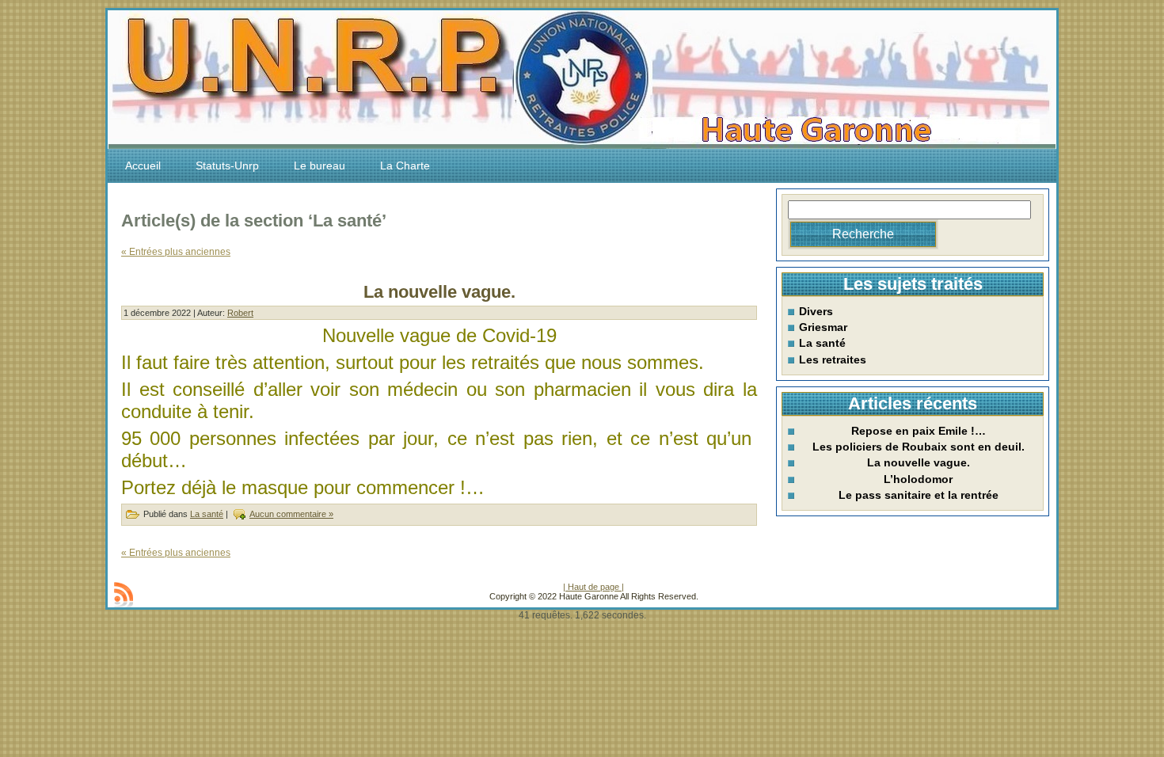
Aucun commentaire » (291, 514)
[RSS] (123, 594)
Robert (240, 313)
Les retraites (832, 359)
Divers (816, 311)
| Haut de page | (593, 587)
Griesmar (823, 327)
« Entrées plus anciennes (175, 251)
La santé (206, 514)
